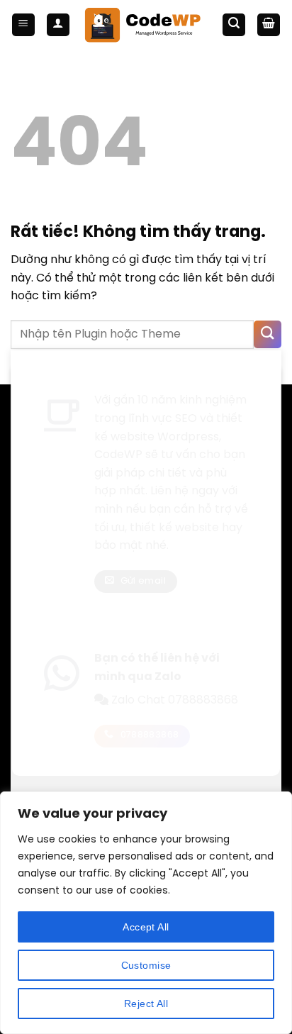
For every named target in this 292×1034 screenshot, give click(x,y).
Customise (146, 965)
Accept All (146, 927)
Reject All (146, 1003)
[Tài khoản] (58, 25)
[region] (146, 912)
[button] (23, 25)
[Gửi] (267, 334)
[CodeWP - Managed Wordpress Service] (146, 25)
